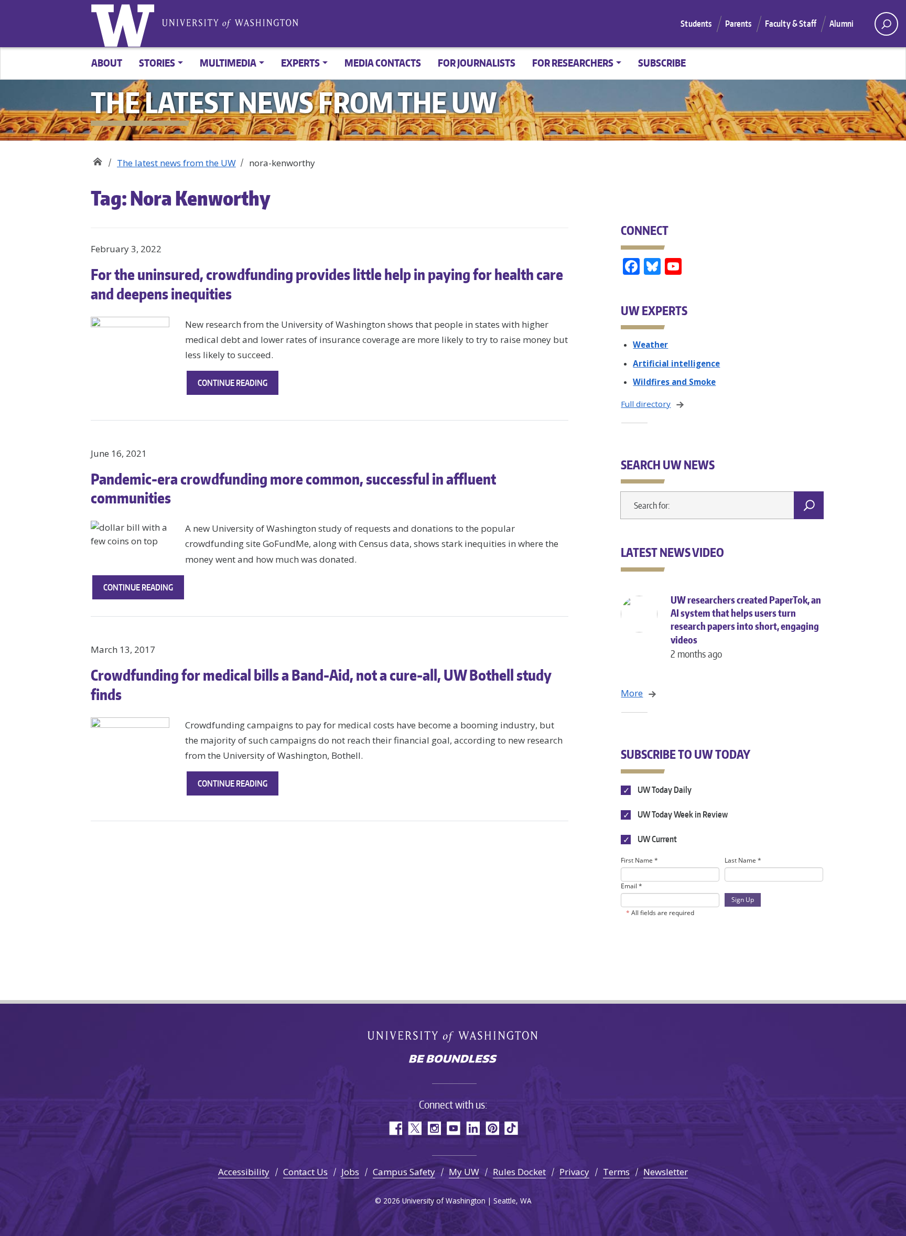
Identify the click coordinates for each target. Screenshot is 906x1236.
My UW (464, 1172)
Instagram (434, 1128)
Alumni (841, 23)
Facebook (395, 1128)
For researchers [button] (572, 62)
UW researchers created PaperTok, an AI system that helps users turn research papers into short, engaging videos (746, 627)
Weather (650, 344)
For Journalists (476, 62)
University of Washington (125, 23)
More (632, 693)
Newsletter (665, 1172)
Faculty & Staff (790, 23)
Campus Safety (404, 1172)
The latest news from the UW (176, 163)
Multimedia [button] (228, 62)
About (106, 62)
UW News (97, 159)
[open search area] (886, 24)
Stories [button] (157, 62)
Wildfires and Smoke (674, 382)
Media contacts (382, 62)
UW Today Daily (663, 789)
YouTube (453, 1128)
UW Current (656, 839)
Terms (616, 1172)
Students (696, 23)
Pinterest (492, 1128)
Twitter (414, 1128)
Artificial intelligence (676, 363)
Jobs (350, 1172)
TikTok (511, 1128)
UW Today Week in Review (681, 814)
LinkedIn (473, 1128)
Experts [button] (300, 62)
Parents (738, 23)
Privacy (574, 1172)
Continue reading (238, 386)
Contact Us (305, 1172)
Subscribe (662, 62)
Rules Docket (519, 1172)
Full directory (646, 404)
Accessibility (243, 1172)
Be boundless (453, 1060)
